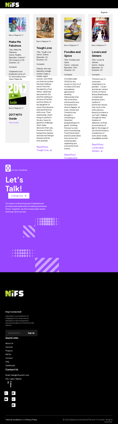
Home (22, 12)
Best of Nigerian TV (16, 35)
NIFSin (65, 12)
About (30, 12)
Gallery (57, 12)
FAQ (7, 361)
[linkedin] (13, 393)
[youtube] (6, 399)
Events (38, 12)
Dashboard (10, 365)
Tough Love (44, 47)
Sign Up (31, 333)
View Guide (14, 122)
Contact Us (89, 12)
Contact (9, 358)
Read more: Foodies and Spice (70, 157)
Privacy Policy (31, 419)
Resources (75, 12)
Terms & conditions (13, 419)
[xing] (13, 399)
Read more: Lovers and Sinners (98, 147)
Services (9, 347)
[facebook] (13, 405)
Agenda (48, 12)
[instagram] (6, 393)
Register (104, 12)
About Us (9, 343)
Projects (9, 350)
